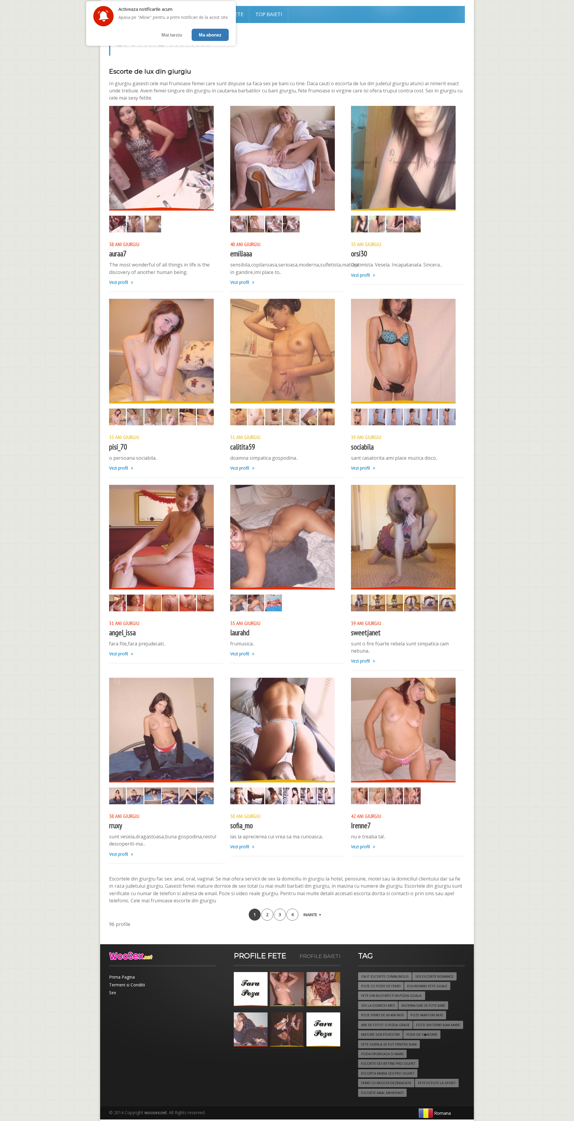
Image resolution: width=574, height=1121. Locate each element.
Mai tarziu (171, 34)
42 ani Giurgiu (366, 816)
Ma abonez (210, 34)
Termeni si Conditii (127, 985)
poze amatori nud (426, 1015)
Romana (442, 1113)
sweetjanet (366, 632)
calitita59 (242, 447)
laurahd (239, 632)
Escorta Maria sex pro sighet (387, 1073)
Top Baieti (268, 14)
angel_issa (122, 632)
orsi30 (359, 253)
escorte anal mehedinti (382, 1092)
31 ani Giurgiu (245, 437)
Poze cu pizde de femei (381, 986)
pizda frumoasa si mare (382, 1054)
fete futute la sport (437, 1083)
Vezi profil (118, 282)
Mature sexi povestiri (380, 1034)
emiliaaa (241, 253)
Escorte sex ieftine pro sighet (388, 1063)
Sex (112, 992)
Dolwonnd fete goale (427, 986)
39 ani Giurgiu (366, 437)
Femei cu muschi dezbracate (386, 1083)
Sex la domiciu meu (378, 1005)
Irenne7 (361, 825)
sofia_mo (241, 825)
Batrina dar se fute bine (423, 1005)
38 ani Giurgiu (124, 244)
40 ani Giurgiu (245, 244)
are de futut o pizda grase (385, 1025)
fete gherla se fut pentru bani (389, 1044)
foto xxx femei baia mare (438, 1025)
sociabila (362, 447)
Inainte (310, 914)
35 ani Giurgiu (366, 244)
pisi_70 (118, 447)
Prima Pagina (122, 977)
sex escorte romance (434, 976)
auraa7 (117, 253)
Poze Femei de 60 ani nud (382, 1015)
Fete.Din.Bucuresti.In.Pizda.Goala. (391, 995)
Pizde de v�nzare (421, 1034)
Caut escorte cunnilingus (385, 976)
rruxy (115, 825)
